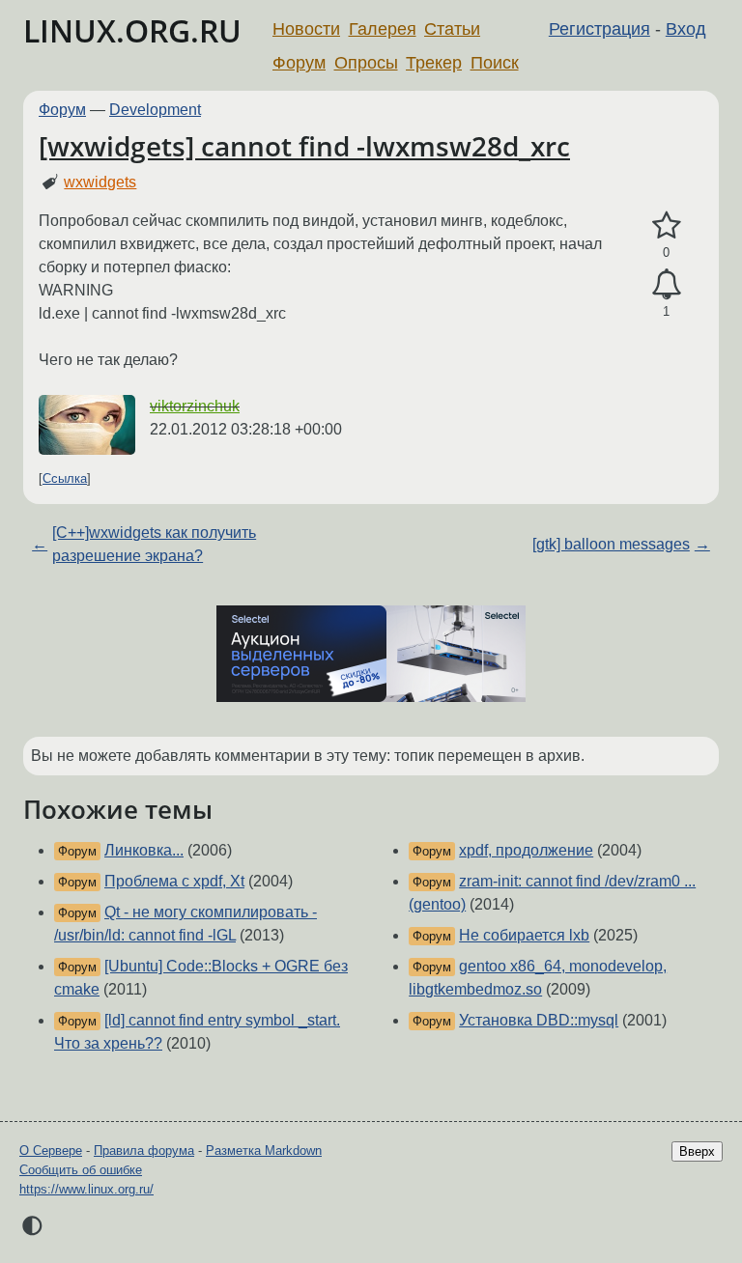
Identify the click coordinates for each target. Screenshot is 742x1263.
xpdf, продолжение (526, 850)
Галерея (382, 29)
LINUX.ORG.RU (132, 30)
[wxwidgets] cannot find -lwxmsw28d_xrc (304, 145)
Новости (306, 29)
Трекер (434, 62)
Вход (686, 29)
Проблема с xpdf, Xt (174, 881)
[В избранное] (666, 226)
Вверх (697, 1151)
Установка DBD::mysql (538, 1020)
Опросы (366, 62)
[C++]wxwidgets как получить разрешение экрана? (154, 544)
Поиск (495, 62)
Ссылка (65, 478)
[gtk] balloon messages (611, 544)
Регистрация (599, 29)
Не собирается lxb (524, 935)
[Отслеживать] (666, 284)
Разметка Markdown (264, 1150)
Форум (299, 62)
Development (155, 109)
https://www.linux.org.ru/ (86, 1189)
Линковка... (144, 850)
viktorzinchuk (195, 406)
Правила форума (144, 1150)
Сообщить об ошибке (80, 1170)
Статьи (452, 29)
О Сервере (50, 1150)
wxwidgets (100, 182)
